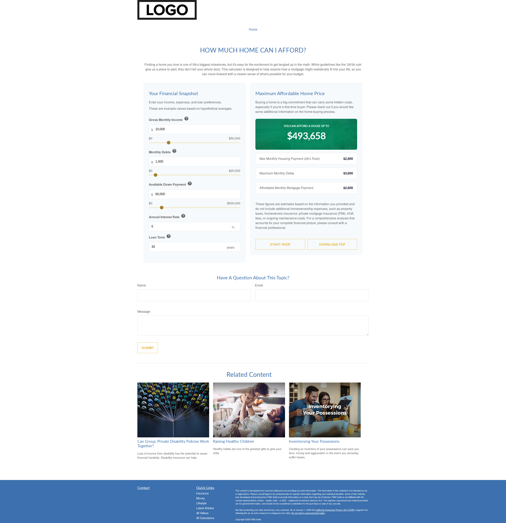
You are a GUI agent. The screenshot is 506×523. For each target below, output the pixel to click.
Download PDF (332, 244)
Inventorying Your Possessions (314, 441)
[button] (253, 29)
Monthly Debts (163, 151)
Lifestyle (201, 503)
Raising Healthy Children (233, 441)
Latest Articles (205, 508)
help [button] (186, 118)
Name (141, 285)
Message (143, 311)
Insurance (202, 493)
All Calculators (205, 518)
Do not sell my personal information (308, 513)
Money (200, 498)
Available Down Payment (170, 184)
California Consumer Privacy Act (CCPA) (335, 509)
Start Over (280, 244)
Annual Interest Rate (167, 216)
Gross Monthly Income (169, 119)
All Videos (202, 513)
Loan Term (160, 237)
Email (259, 285)
